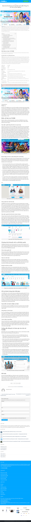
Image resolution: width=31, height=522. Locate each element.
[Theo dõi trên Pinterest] (6, 468)
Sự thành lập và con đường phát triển (8, 35)
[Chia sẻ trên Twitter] (14, 383)
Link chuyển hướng (3, 448)
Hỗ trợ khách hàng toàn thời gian (6, 44)
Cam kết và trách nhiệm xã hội (6, 45)
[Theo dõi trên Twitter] (4, 468)
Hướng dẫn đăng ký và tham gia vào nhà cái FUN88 (9, 48)
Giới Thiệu (2, 484)
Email (2, 411)
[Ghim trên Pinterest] (18, 383)
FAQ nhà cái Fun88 (3, 478)
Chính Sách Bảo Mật (3, 487)
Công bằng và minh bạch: (7, 46)
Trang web (3, 414)
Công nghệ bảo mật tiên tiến (7, 39)
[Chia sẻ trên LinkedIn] (20, 383)
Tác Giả (2, 491)
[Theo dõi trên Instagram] (2, 468)
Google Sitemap (3, 494)
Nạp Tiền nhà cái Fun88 (4, 474)
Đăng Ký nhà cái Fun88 (4, 472)
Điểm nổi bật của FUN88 (5, 37)
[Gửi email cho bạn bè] (16, 383)
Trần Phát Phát (19, 9)
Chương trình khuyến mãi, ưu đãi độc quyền (8, 41)
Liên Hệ (2, 485)
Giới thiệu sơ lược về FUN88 (6, 34)
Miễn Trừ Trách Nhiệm (4, 488)
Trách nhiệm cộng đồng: (6, 47)
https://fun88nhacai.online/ (7, 499)
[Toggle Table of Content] (15, 33)
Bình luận (3, 401)
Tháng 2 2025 (3, 456)
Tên (2, 407)
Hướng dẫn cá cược (3, 446)
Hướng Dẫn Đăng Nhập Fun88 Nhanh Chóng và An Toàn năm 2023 (12, 431)
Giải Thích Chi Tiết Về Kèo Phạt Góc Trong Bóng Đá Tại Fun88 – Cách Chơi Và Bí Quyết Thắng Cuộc (16, 441)
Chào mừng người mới (6, 42)
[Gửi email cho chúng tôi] (5, 468)
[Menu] (29, 1)
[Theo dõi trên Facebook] (1, 468)
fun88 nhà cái (3, 26)
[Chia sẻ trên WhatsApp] (11, 383)
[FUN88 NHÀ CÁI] (4, 1)
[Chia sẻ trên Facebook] (13, 383)
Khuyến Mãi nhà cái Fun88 (4, 475)
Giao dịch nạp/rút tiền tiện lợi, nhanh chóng (9, 40)
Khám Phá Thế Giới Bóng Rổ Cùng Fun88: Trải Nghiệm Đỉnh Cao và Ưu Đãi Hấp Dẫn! (14, 436)
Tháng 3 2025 (3, 455)
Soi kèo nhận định (3, 449)
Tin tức (15, 386)
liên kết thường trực (20, 386)
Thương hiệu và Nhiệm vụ (7, 36)
